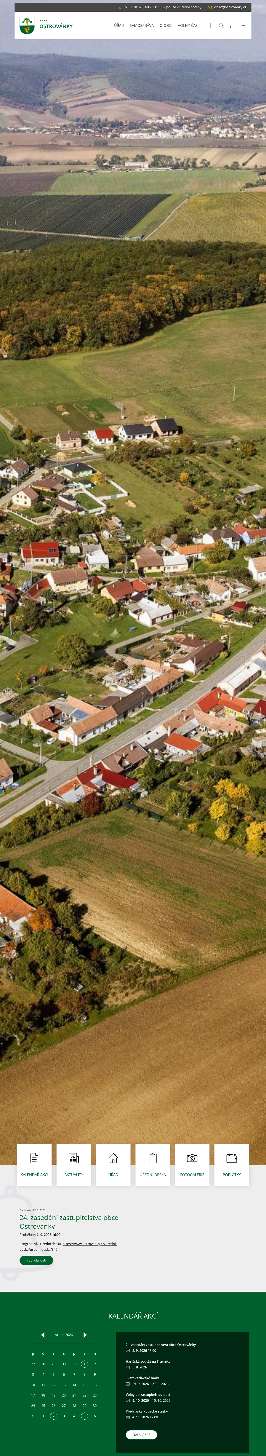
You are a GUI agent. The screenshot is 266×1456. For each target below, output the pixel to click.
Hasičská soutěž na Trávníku (148, 1361)
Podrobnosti (36, 1260)
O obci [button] (166, 25)
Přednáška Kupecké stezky (147, 1411)
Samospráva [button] (142, 25)
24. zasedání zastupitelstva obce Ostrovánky (161, 1344)
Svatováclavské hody (142, 1378)
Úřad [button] (119, 25)
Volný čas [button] (188, 25)
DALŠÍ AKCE (141, 1434)
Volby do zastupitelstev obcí (148, 1394)
